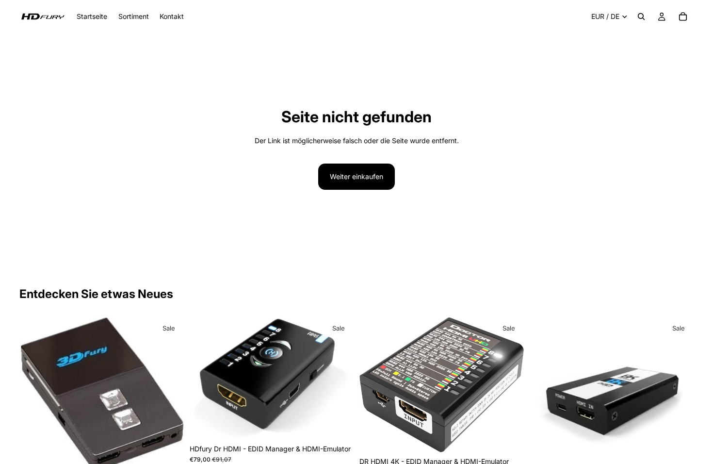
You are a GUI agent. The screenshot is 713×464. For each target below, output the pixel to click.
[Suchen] (641, 16)
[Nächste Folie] (169, 394)
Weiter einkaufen (356, 176)
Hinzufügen (346, 424)
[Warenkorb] (683, 16)
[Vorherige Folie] (34, 394)
